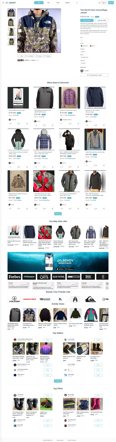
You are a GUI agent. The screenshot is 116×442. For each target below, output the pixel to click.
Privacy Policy (60, 440)
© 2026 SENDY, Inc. (47, 440)
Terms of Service (72, 440)
